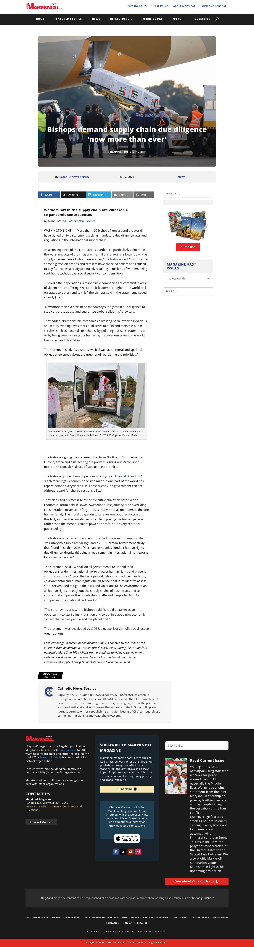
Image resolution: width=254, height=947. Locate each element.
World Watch (130, 917)
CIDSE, (95, 629)
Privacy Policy (39, 821)
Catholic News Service (74, 177)
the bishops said (116, 259)
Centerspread (200, 917)
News (96, 19)
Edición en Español (213, 6)
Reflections (119, 19)
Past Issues (160, 6)
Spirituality (180, 917)
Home (40, 19)
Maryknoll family (51, 757)
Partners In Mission (155, 917)
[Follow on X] (123, 852)
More (177, 19)
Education (112, 923)
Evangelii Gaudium (128, 476)
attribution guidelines (200, 898)
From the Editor (137, 6)
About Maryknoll (184, 6)
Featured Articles (36, 917)
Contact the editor (37, 806)
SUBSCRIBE (188, 247)
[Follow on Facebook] (116, 852)
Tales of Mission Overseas (101, 917)
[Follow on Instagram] (138, 852)
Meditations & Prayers (66, 917)
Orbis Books (153, 19)
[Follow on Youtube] (131, 852)
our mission (68, 750)
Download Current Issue (195, 881)
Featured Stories (68, 19)
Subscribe (202, 19)
